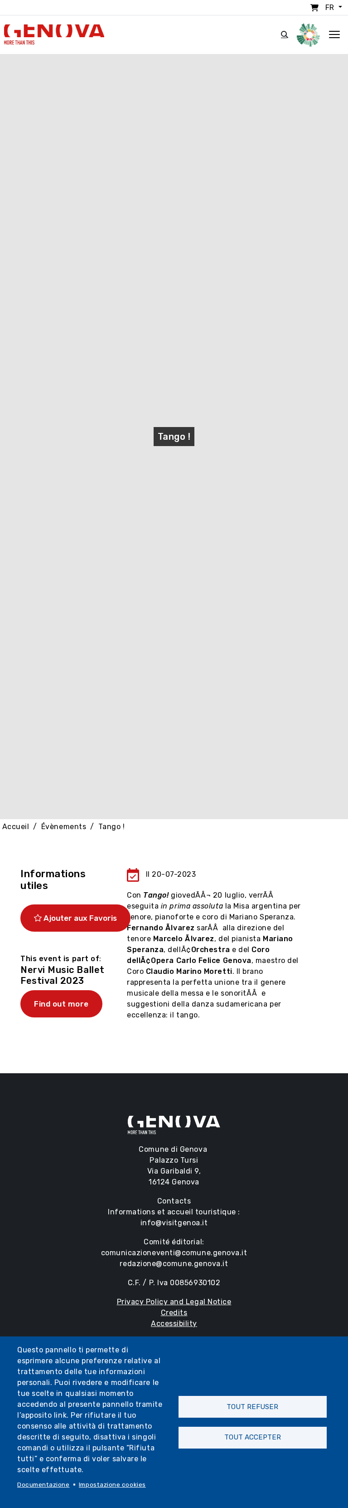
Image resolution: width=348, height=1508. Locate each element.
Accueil (15, 826)
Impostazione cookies (112, 1484)
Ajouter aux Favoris (79, 918)
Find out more (61, 1003)
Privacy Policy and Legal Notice (174, 1301)
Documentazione (43, 1484)
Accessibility (174, 1323)
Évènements (63, 826)
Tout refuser (252, 1407)
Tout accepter (252, 1437)
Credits (174, 1312)
